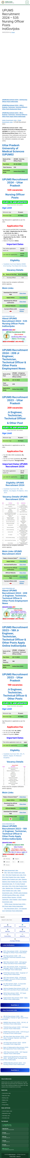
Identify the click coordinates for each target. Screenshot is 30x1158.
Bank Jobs (7, 930)
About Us (4, 1102)
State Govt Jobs (22, 925)
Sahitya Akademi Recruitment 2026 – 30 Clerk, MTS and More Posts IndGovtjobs (15, 989)
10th (5, 872)
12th (3, 875)
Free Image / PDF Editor (15, 939)
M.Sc (10, 886)
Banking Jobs (5, 1097)
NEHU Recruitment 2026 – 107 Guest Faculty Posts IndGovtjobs (14, 993)
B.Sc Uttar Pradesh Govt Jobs (11, 877)
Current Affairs (7, 935)
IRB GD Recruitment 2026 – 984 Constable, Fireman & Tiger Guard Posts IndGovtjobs (14, 1018)
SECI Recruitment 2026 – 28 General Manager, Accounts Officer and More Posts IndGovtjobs (13, 979)
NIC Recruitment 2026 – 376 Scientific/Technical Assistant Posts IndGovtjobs (13, 957)
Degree (22, 877)
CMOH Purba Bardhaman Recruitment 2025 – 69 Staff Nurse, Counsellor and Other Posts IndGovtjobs (14, 1058)
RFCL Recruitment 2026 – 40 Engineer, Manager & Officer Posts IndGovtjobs (15, 951)
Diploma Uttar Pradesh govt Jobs (12, 881)
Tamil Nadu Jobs (6, 1115)
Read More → (15, 1005)
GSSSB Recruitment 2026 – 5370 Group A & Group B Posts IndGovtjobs (16, 1032)
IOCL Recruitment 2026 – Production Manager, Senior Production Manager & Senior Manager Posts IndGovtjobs (14, 968)
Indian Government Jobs (9, 120)
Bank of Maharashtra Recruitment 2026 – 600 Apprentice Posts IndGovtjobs (16, 1048)
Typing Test (22, 935)
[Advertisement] (15, 51)
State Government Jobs (11, 870)
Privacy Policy (5, 1104)
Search (3, 917)
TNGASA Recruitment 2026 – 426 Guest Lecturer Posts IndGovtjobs (15, 1027)
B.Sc (24, 875)
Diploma (24, 879)
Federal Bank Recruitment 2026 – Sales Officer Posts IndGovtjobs (15, 998)
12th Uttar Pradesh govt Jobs (14, 875)
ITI (13, 884)
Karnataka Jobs (5, 1117)
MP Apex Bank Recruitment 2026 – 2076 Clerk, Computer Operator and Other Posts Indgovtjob (14, 1038)
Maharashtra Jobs (6, 1113)
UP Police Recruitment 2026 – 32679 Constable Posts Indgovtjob (14, 1043)
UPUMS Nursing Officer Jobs (10, 895)
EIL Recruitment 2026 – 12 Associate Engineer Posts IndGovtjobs (14, 984)
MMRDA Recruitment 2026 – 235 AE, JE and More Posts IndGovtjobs (15, 1023)
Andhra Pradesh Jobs (7, 1111)
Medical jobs (9, 888)
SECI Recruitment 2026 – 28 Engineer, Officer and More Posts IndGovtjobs (15, 962)
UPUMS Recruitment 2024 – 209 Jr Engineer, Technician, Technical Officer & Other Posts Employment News (14, 107)
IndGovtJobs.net (11, 1154)
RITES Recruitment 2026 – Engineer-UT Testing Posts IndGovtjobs (15, 973)
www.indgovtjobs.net (8, 316)
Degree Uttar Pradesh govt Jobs (11, 879)
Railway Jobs (22, 930)
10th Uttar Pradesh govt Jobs (16, 872)
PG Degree (17, 888)
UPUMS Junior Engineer (20, 893)
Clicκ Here (23, 293)
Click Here (23, 558)
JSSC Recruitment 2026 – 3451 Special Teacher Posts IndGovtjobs (15, 1052)
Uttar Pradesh (13, 899)
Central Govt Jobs (8, 925)
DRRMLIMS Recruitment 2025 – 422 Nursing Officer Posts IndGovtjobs (14, 1063)
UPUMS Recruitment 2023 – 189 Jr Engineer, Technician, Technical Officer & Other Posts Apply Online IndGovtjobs (14, 114)
